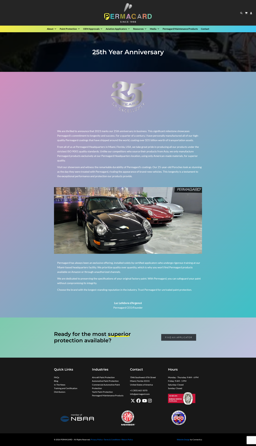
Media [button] (153, 28)
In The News (59, 384)
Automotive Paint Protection (105, 381)
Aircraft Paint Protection (103, 377)
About (50, 28)
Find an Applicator (178, 337)
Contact (205, 28)
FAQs (56, 377)
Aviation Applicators (116, 28)
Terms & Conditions (112, 440)
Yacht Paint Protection (102, 392)
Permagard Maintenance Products (180, 28)
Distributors (59, 392)
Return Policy (127, 440)
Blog (56, 381)
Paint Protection (68, 28)
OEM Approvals (91, 28)
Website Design (183, 440)
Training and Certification (65, 388)
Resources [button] (138, 28)
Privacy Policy (97, 440)
